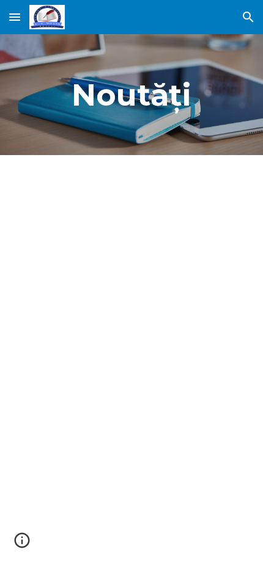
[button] (14, 17)
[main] (132, 94)
